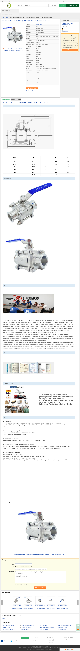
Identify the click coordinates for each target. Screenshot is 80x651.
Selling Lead (66, 639)
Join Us (34, 640)
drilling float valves (62, 629)
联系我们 (59, 647)
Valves (7, 17)
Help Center (50, 642)
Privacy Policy (51, 640)
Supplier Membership (68, 637)
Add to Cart (30, 90)
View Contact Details (67, 29)
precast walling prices (62, 627)
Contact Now (32, 88)
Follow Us (15, 640)
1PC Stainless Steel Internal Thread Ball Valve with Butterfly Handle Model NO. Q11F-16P (51, 608)
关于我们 (54, 647)
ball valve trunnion (25, 629)
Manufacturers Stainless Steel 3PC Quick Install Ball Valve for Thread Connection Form (26, 20)
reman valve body (43, 625)
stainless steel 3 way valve (18, 502)
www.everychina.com (43, 646)
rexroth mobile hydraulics (26, 627)
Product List (65, 31)
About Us (34, 639)
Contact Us (50, 637)
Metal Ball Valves (39, 24)
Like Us (5, 640)
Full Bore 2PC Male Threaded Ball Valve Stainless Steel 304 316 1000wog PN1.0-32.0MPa (17, 608)
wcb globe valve (6, 627)
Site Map (35, 647)
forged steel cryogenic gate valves (47, 627)
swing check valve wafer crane (64, 625)
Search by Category (72, 5)
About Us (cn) (35, 637)
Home (3, 17)
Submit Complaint (52, 639)
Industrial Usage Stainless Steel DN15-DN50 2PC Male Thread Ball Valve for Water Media (28, 608)
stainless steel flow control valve (54, 502)
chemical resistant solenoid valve (28, 625)
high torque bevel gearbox (8, 625)
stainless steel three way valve (35, 502)
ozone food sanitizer (44, 629)
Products (24, 647)
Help (50, 647)
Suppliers (30, 647)
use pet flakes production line (9, 629)
